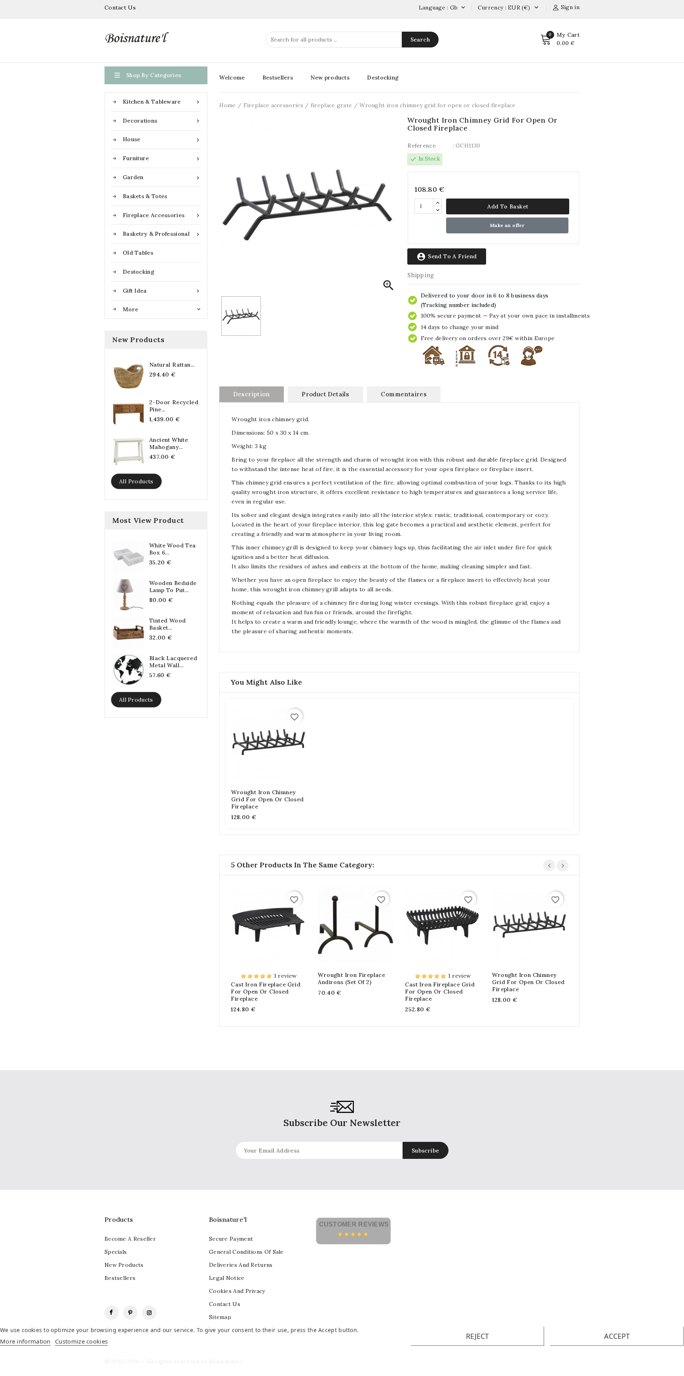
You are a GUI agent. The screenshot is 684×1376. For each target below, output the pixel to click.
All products (136, 481)
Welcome (232, 77)
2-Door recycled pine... (173, 406)
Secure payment (231, 1238)
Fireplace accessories (162, 215)
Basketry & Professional (162, 234)
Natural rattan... (172, 364)
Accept (617, 1336)
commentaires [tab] (404, 394)
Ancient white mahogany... (168, 443)
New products (330, 77)
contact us (224, 1304)
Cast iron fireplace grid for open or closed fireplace (265, 991)
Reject (477, 1336)
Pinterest (130, 1313)
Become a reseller (130, 1238)
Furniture (162, 158)
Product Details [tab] (325, 394)
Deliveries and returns (241, 1264)
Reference (421, 145)
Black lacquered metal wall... (173, 662)
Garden (162, 177)
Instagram (149, 1313)
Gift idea (162, 291)
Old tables (138, 252)
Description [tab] (251, 394)
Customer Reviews (354, 1224)
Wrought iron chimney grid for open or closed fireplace (267, 799)
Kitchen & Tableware (162, 102)
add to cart (261, 743)
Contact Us (120, 7)
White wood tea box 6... (172, 549)
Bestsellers (277, 77)
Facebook (111, 1313)
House (162, 139)
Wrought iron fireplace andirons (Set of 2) (351, 978)
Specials (115, 1251)
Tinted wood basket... (167, 624)
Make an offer (507, 225)
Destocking (138, 271)
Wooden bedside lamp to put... (173, 586)
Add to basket (507, 206)
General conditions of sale (246, 1251)
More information (25, 1341)
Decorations (162, 121)
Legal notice (227, 1277)
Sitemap (220, 1317)
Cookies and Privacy (237, 1291)
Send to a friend (446, 256)
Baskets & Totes (145, 196)
